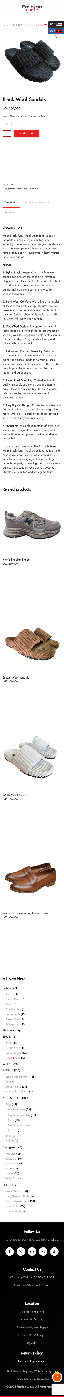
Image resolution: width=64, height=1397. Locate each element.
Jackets (9, 1173)
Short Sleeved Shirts (17, 1201)
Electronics (9, 1030)
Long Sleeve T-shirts (16, 1077)
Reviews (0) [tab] (11, 212)
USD (52, 24)
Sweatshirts (11, 1163)
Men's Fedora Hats (19, 1115)
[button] (4, 8)
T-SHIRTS (8, 1070)
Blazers (9, 1168)
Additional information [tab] (38, 202)
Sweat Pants (12, 1019)
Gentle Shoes (13, 1048)
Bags (8, 1104)
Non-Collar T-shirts (16, 1091)
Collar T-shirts (13, 1087)
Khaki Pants (12, 1009)
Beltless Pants (13, 1024)
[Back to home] (32, 8)
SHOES (16, 25)
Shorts (9, 994)
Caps (11, 1120)
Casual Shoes (13, 1053)
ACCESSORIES (12, 1098)
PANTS (7, 988)
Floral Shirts (12, 1206)
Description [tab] (11, 202)
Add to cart (26, 133)
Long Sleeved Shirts (17, 1196)
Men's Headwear (15, 1109)
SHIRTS (7, 1185)
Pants (8, 1004)
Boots (8, 1043)
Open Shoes (28, 25)
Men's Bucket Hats (19, 1125)
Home (6, 25)
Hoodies (10, 1154)
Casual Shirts (13, 1191)
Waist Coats (12, 1178)
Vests (8, 1082)
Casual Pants (12, 999)
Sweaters (10, 1159)
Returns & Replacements (32, 1361)
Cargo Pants (12, 1014)
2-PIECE (7, 1064)
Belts (8, 1136)
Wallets (9, 1141)
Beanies (12, 1130)
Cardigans (9, 1147)
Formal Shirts (13, 1211)
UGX (52, 30)
